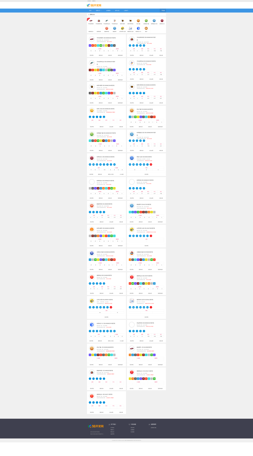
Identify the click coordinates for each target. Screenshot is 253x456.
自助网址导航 (153, 427)
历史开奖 (91, 55)
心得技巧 (126, 10)
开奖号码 (132, 427)
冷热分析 (110, 55)
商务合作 (112, 431)
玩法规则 (132, 431)
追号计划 (117, 10)
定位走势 (151, 55)
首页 (90, 10)
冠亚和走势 (120, 55)
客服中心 (112, 429)
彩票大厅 (98, 10)
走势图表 (108, 10)
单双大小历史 (111, 174)
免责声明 (112, 434)
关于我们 (112, 427)
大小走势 (121, 174)
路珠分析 (101, 55)
